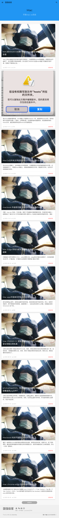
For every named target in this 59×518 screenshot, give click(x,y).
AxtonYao (14, 514)
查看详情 (50, 67)
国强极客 (8, 2)
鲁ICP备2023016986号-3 (49, 514)
